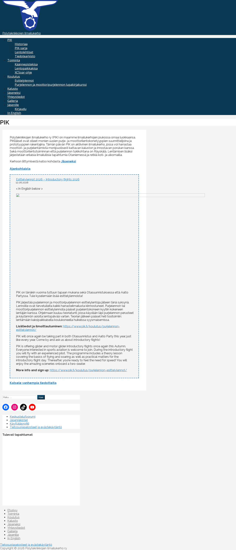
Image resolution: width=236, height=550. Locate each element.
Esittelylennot (24, 81)
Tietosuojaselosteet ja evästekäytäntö (36, 427)
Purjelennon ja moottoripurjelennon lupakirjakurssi (51, 85)
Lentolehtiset (24, 52)
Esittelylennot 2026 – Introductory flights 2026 (47, 179)
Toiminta (13, 60)
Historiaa (21, 44)
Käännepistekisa (26, 64)
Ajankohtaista (20, 168)
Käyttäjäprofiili (19, 423)
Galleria (12, 101)
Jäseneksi (13, 93)
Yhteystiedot (16, 97)
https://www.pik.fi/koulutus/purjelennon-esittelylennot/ (88, 370)
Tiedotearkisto (25, 56)
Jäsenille (13, 105)
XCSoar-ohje (23, 72)
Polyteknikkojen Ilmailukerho (21, 33)
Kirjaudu (20, 109)
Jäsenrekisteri (19, 420)
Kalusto (12, 89)
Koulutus (13, 76)
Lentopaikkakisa (26, 68)
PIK (9, 40)
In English (14, 113)
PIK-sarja (21, 48)
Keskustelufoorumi (22, 416)
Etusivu (12, 510)
